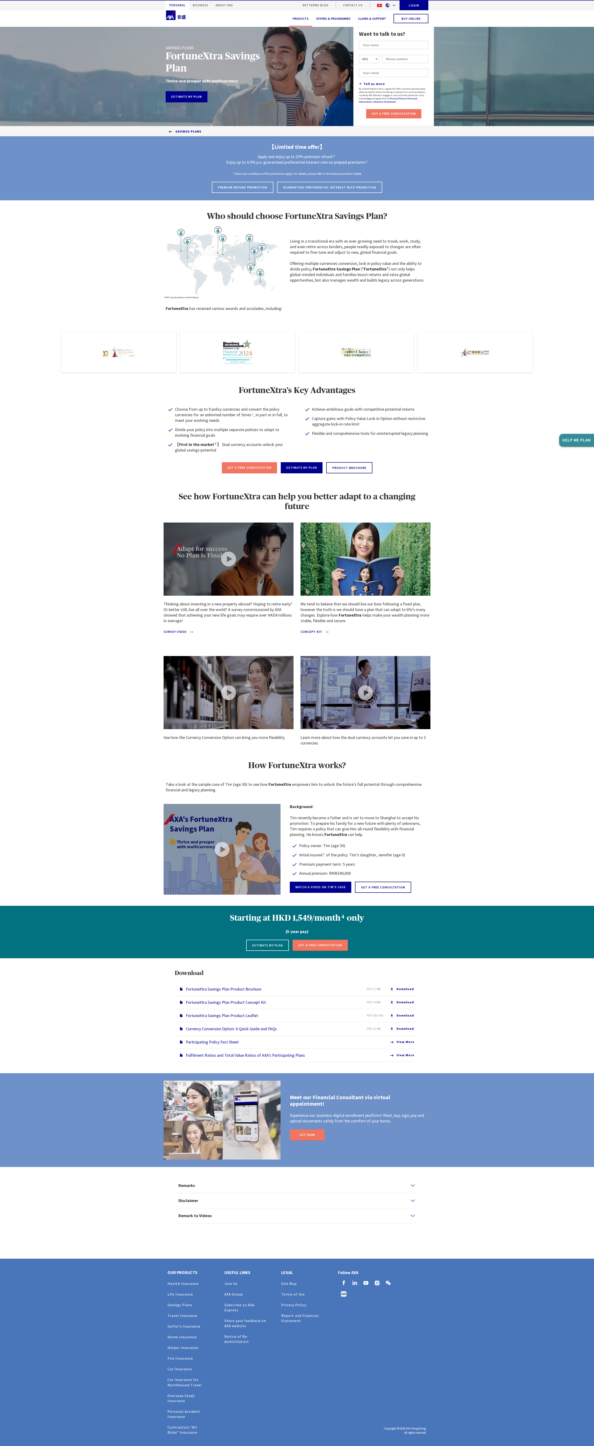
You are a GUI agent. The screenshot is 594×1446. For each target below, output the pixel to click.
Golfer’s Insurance (184, 1326)
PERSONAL (177, 5)
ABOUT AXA (224, 5)
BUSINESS (200, 5)
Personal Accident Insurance (184, 1414)
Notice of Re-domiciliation (236, 1339)
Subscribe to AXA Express (239, 1307)
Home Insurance (182, 1337)
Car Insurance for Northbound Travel (185, 1382)
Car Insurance (180, 1369)
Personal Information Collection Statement (388, 100)
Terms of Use (293, 1294)
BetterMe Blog (316, 5)
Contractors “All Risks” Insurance (182, 1430)
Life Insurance (180, 1294)
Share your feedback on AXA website (245, 1323)
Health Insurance (183, 1283)
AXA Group (233, 1294)
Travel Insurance (182, 1315)
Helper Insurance (183, 1347)
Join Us (231, 1283)
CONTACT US (353, 5)
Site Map (289, 1283)
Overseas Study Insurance (181, 1398)
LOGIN (414, 5)
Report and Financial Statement (300, 1318)
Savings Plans (188, 131)
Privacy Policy (397, 98)
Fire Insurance (180, 1358)
